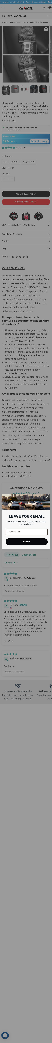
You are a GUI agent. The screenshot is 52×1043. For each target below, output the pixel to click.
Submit (26, 542)
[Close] (47, 497)
